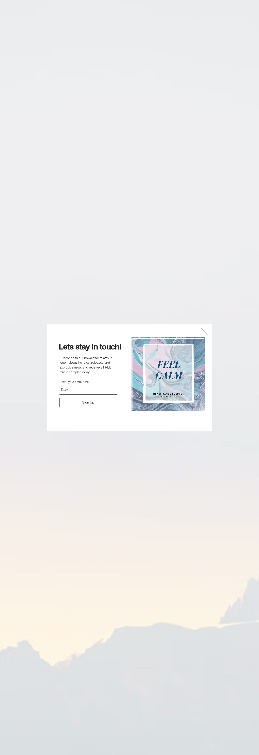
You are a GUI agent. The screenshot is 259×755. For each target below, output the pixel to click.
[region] (168, 374)
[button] (204, 331)
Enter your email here (75, 381)
